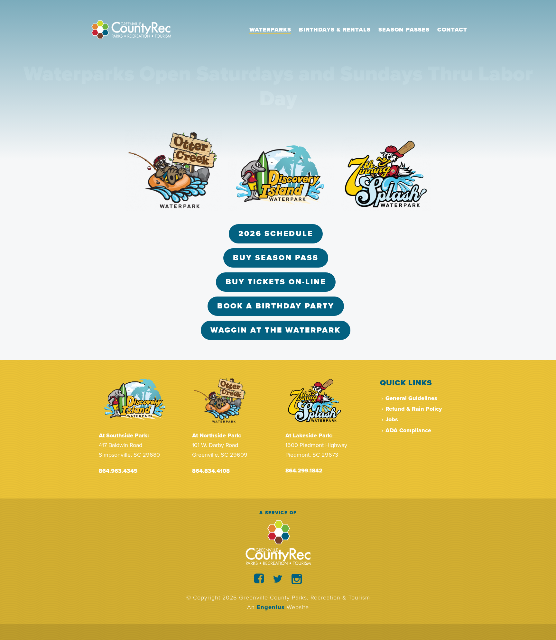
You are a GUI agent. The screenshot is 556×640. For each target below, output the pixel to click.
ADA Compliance (408, 430)
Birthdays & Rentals (335, 29)
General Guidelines (411, 398)
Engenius (271, 607)
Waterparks (270, 29)
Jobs (391, 419)
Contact (452, 29)
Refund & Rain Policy (413, 408)
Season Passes (404, 29)
